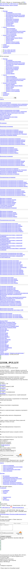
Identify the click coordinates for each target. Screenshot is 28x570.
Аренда (5, 27)
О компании (6, 46)
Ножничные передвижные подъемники (13, 484)
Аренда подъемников (11, 29)
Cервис (5, 44)
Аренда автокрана (10, 28)
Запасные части (7, 497)
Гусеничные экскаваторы (9, 481)
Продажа (5, 11)
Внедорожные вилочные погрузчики (15, 15)
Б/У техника (6, 499)
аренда (8, 366)
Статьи (5, 493)
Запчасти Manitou (4, 354)
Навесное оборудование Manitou (14, 38)
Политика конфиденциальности (18, 514)
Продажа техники (4, 5)
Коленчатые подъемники (12, 20)
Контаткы (5, 491)
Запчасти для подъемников (13, 43)
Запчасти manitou (10, 36)
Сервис (5, 498)
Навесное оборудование (12, 21)
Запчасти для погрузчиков (12, 42)
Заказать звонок (22, 3)
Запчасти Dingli (10, 39)
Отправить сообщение (6, 536)
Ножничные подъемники (12, 19)
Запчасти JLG (9, 40)
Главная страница (4, 353)
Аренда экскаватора (11, 33)
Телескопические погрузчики (13, 13)
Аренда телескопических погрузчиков (15, 31)
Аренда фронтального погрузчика (14, 32)
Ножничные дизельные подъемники (12, 482)
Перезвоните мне (4, 458)
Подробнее (3, 385)
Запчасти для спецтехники (10, 35)
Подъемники (9, 12)
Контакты (5, 47)
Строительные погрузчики (10, 480)
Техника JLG (9, 24)
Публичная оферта (4, 514)
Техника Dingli (10, 23)
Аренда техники (13, 5)
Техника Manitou (10, 25)
